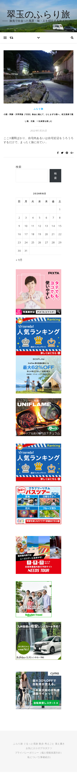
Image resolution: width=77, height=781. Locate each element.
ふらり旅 (39, 108)
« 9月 (19, 260)
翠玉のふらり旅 (38, 14)
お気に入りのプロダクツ (39, 748)
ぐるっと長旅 (31, 743)
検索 (18, 166)
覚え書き (60, 743)
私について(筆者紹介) (38, 757)
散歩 (41, 743)
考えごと (49, 743)
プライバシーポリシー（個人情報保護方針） (39, 752)
